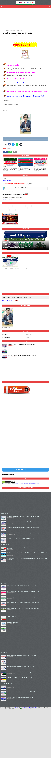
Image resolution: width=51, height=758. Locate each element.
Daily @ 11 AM (15, 206)
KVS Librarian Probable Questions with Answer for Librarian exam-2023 (25, 169)
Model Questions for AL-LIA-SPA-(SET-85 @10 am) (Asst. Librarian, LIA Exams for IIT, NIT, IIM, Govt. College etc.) (27, 548)
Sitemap (30, 707)
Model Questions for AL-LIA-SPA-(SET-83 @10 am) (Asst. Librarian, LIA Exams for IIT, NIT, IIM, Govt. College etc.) (27, 559)
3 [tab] (15, 249)
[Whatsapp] (17, 145)
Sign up (27, 337)
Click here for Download (8, 199)
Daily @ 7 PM (5, 207)
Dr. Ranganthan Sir (6, 334)
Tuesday (13, 297)
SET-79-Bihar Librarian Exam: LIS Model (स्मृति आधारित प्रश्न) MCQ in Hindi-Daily (23, 522)
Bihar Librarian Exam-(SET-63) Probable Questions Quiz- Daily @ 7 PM (22, 355)
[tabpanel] (25, 240)
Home (4, 30)
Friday (30, 297)
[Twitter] (13, 145)
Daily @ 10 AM (9, 206)
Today (4, 297)
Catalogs (4, 335)
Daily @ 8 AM (11, 207)
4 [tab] (20, 249)
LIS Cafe (14, 707)
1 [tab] (4, 249)
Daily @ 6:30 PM (35, 206)
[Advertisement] (25, 19)
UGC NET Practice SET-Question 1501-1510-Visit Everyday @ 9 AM (20, 677)
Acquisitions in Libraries (11, 616)
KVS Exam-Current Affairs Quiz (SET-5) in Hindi (17, 187)
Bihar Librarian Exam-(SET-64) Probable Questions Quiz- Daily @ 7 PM (22, 349)
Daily (4, 206)
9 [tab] (46, 249)
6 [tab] (31, 249)
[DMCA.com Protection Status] (6, 482)
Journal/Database (6, 337)
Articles (7, 30)
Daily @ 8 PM (18, 207)
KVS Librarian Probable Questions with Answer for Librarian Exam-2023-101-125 (10, 169)
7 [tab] (36, 249)
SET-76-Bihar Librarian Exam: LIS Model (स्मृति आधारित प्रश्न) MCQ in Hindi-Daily (23, 538)
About (18, 707)
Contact (22, 707)
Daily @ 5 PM (28, 206)
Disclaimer (35, 707)
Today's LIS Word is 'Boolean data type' (15, 627)
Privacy (26, 707)
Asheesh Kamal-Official (8, 35)
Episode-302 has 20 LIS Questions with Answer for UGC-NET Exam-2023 (21, 655)
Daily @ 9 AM (24, 207)
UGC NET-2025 (5, 209)
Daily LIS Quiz (38, 207)
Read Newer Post (7, 140)
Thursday (25, 297)
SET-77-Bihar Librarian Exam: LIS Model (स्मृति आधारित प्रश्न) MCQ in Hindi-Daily (23, 533)
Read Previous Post (7, 137)
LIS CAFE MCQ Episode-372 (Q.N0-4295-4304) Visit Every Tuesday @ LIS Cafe (23, 602)
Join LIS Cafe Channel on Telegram (27, 470)
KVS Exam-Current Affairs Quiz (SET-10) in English (21, 243)
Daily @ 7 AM (42, 206)
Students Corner (29, 334)
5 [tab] (25, 249)
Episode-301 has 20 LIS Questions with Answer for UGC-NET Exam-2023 (21, 660)
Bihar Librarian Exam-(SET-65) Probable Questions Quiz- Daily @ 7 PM (22, 344)
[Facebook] (9, 145)
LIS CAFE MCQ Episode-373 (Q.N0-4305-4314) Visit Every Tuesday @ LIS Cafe (23, 597)
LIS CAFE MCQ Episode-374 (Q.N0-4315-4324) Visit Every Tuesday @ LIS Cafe (23, 591)
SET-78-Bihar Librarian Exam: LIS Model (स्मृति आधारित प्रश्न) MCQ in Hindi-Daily (23, 527)
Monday (8, 297)
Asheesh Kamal (26, 708)
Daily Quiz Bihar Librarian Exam (8, 300)
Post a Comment (7, 180)
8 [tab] (41, 249)
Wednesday (19, 297)
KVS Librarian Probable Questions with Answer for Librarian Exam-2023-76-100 (40, 169)
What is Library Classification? (13, 622)
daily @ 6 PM (12, 209)
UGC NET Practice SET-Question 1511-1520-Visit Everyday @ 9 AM (20, 672)
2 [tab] (10, 249)
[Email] (20, 145)
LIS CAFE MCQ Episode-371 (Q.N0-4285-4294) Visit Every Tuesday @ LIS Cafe (23, 608)
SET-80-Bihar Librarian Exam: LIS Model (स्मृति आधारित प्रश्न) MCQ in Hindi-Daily (23, 516)
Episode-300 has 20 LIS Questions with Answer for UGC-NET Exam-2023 (21, 666)
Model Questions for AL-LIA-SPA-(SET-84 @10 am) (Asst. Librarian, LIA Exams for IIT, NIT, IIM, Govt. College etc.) (27, 553)
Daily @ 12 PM (22, 206)
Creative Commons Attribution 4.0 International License (27, 483)
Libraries (27, 335)
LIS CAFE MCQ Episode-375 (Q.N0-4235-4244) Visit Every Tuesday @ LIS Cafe (23, 585)
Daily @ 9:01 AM (31, 207)
